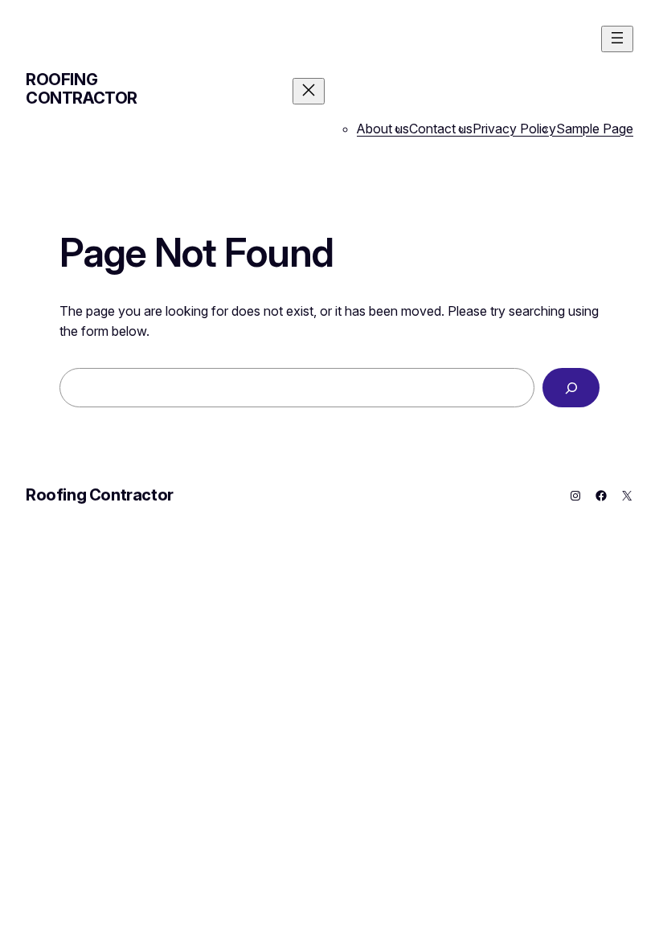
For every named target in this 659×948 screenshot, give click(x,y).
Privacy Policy (514, 129)
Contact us (441, 129)
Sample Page (594, 129)
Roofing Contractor (81, 89)
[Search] (571, 387)
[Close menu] (309, 91)
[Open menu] (617, 39)
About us (383, 129)
